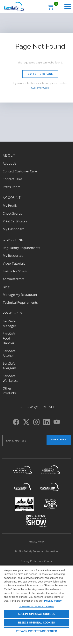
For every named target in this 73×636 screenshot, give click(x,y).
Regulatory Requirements (21, 248)
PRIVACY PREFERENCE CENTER (36, 631)
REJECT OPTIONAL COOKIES (36, 622)
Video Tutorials (14, 263)
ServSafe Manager (9, 323)
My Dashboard (13, 229)
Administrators (14, 279)
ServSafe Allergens (10, 365)
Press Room (17, 187)
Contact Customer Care (20, 171)
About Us (9, 163)
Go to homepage (40, 74)
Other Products (9, 390)
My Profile (10, 205)
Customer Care (40, 87)
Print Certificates (15, 221)
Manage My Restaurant (20, 295)
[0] (51, 7)
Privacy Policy (37, 541)
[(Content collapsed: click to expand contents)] (67, 6)
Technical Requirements (20, 302)
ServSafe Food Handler (9, 338)
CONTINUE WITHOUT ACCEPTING (36, 606)
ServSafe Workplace (10, 378)
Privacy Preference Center (36, 561)
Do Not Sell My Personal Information (43, 552)
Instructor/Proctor (16, 271)
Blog (6, 287)
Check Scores (12, 213)
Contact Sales (12, 179)
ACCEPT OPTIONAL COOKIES (36, 614)
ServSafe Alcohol (9, 353)
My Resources (13, 255)
